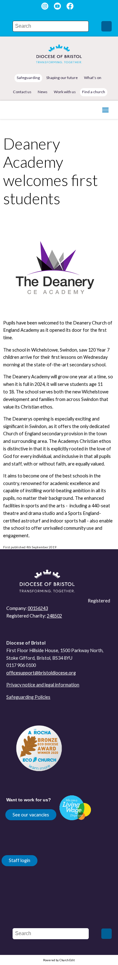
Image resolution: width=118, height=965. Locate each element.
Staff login (19, 860)
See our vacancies (31, 814)
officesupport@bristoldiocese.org (41, 672)
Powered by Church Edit (59, 960)
